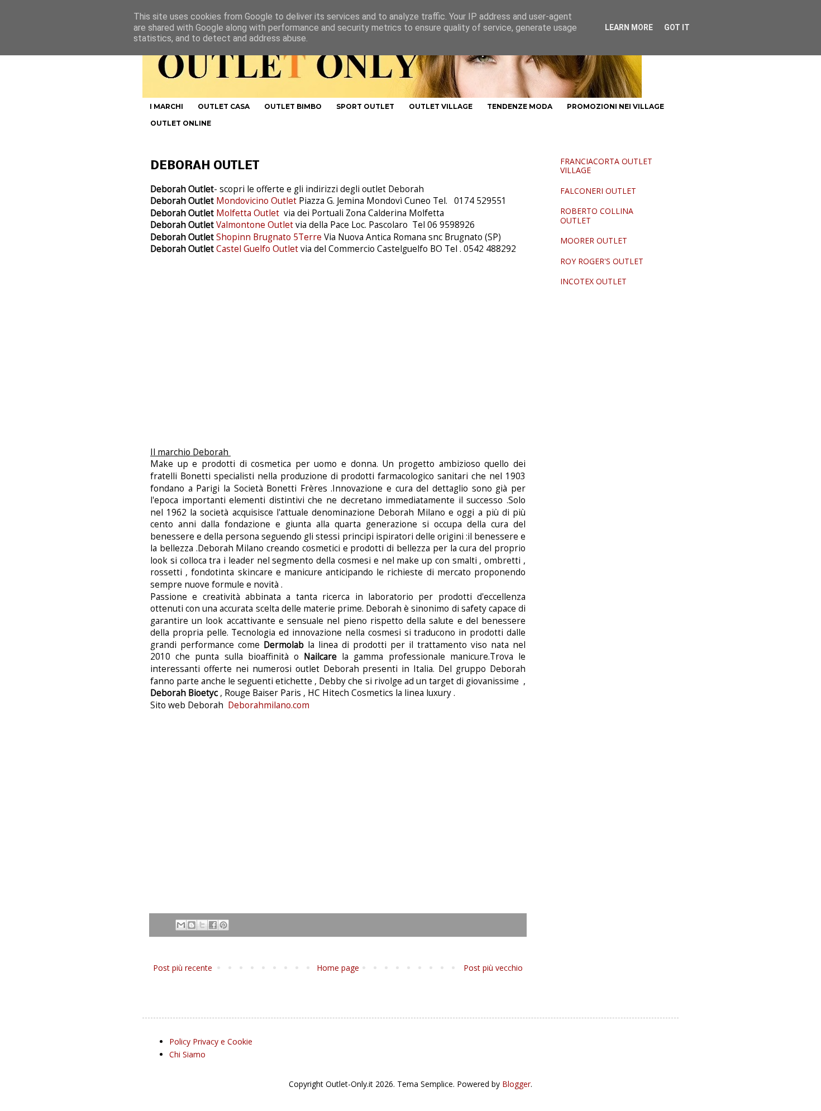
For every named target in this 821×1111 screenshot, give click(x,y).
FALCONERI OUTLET (598, 190)
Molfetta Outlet (247, 213)
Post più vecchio (493, 967)
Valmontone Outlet (254, 225)
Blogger (516, 1084)
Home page (338, 967)
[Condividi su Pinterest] (223, 925)
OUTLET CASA (224, 106)
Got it (677, 27)
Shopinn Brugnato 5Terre (270, 237)
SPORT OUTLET (365, 106)
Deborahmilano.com (267, 705)
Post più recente (182, 967)
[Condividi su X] (202, 925)
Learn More (629, 27)
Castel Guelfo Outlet (258, 249)
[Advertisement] (338, 361)
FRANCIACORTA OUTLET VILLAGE (606, 166)
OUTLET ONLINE (180, 123)
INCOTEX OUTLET (593, 281)
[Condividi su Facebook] (212, 925)
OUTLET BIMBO (293, 106)
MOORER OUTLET (593, 240)
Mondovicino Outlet (256, 201)
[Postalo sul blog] (191, 925)
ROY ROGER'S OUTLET (601, 261)
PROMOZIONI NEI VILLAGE (615, 106)
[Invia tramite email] (181, 925)
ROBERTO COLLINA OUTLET (596, 216)
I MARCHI (166, 106)
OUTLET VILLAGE (440, 106)
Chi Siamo (187, 1054)
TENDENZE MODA (519, 106)
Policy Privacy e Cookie (210, 1041)
